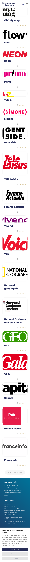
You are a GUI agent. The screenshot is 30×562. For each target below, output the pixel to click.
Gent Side (10, 142)
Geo (6, 345)
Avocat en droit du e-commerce (13, 490)
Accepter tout (15, 549)
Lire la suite (22, 25)
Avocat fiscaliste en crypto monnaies (14, 488)
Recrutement (8, 504)
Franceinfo (10, 460)
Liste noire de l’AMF (9, 515)
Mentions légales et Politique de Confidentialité (13, 518)
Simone (9, 118)
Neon (7, 60)
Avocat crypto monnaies (11, 485)
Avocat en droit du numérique (12, 492)
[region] (15, 545)
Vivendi (9, 226)
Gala (7, 373)
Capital (8, 398)
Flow (7, 42)
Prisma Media (12, 428)
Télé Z (8, 100)
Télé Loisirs (11, 179)
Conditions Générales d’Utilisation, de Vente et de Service (14, 522)
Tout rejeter (15, 558)
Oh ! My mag (12, 20)
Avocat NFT (7, 495)
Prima (8, 81)
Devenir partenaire (9, 506)
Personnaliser (15, 554)
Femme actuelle (14, 206)
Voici (7, 253)
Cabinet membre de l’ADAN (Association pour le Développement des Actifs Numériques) (14, 510)
